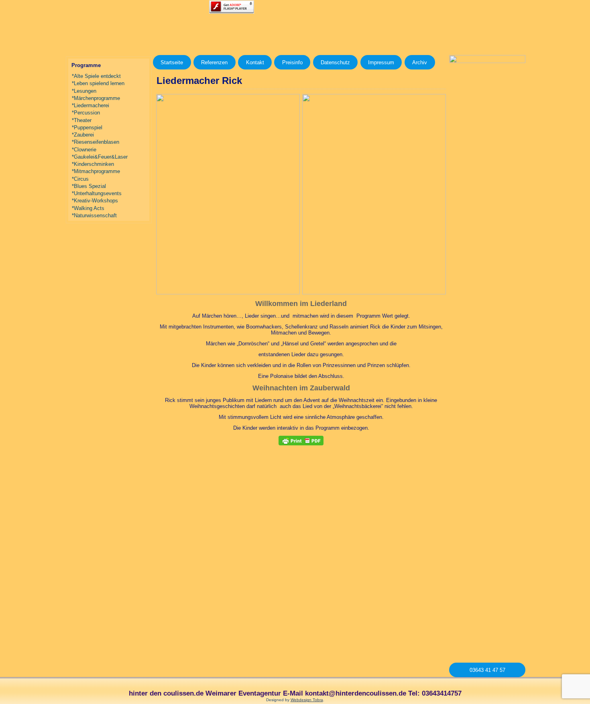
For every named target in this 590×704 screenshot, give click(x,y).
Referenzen (214, 62)
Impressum (381, 62)
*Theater (82, 120)
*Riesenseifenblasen (95, 142)
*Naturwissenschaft (94, 215)
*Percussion (86, 113)
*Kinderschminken (93, 164)
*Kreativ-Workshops (95, 201)
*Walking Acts (88, 208)
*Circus (80, 179)
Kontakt (255, 62)
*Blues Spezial (89, 186)
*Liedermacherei (90, 105)
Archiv (419, 62)
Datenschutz (335, 62)
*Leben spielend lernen (98, 83)
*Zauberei (83, 135)
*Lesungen (84, 91)
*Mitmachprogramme (96, 171)
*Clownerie (84, 150)
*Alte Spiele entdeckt (96, 76)
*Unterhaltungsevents (97, 193)
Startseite (172, 62)
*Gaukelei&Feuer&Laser (100, 157)
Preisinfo (292, 62)
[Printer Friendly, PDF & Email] (301, 440)
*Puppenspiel (87, 127)
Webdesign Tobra (307, 700)
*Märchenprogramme (96, 98)
